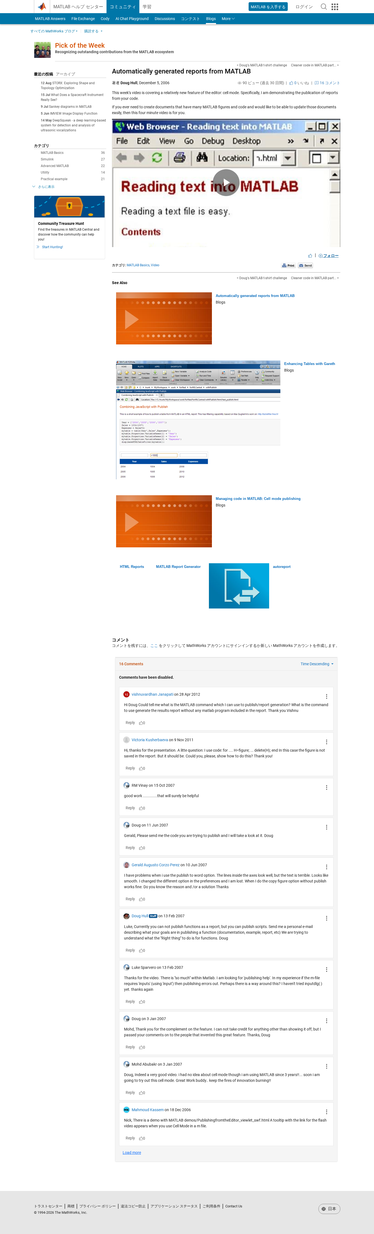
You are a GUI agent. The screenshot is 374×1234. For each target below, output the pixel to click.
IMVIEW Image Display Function (73, 113)
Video (155, 265)
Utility (73, 172)
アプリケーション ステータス (174, 1206)
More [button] (226, 18)
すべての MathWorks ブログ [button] (52, 31)
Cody (105, 18)
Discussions (165, 18)
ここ (154, 645)
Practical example (73, 179)
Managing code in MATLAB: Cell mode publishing (258, 499)
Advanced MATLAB (73, 166)
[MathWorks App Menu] (335, 7)
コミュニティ (123, 6)
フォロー (331, 255)
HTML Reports (132, 567)
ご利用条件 (211, 1206)
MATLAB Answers (49, 18)
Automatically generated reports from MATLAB (181, 71)
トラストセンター (48, 1206)
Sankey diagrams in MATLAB (70, 107)
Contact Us (233, 1206)
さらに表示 (46, 187)
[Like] (310, 255)
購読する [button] (91, 31)
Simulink (73, 159)
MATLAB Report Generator (178, 567)
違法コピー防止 (133, 1206)
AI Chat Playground (132, 18)
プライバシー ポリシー (97, 1206)
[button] (323, 6)
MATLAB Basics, (138, 265)
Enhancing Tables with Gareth (309, 364)
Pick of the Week (80, 45)
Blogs (211, 18)
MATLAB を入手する (268, 7)
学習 (147, 6)
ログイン (305, 8)
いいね (301, 83)
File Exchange (83, 18)
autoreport (281, 567)
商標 (70, 1206)
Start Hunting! (52, 247)
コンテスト (190, 18)
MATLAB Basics (73, 153)
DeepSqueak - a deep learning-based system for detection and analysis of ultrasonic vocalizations (73, 125)
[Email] (305, 265)
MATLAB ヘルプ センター (78, 6)
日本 (331, 1208)
